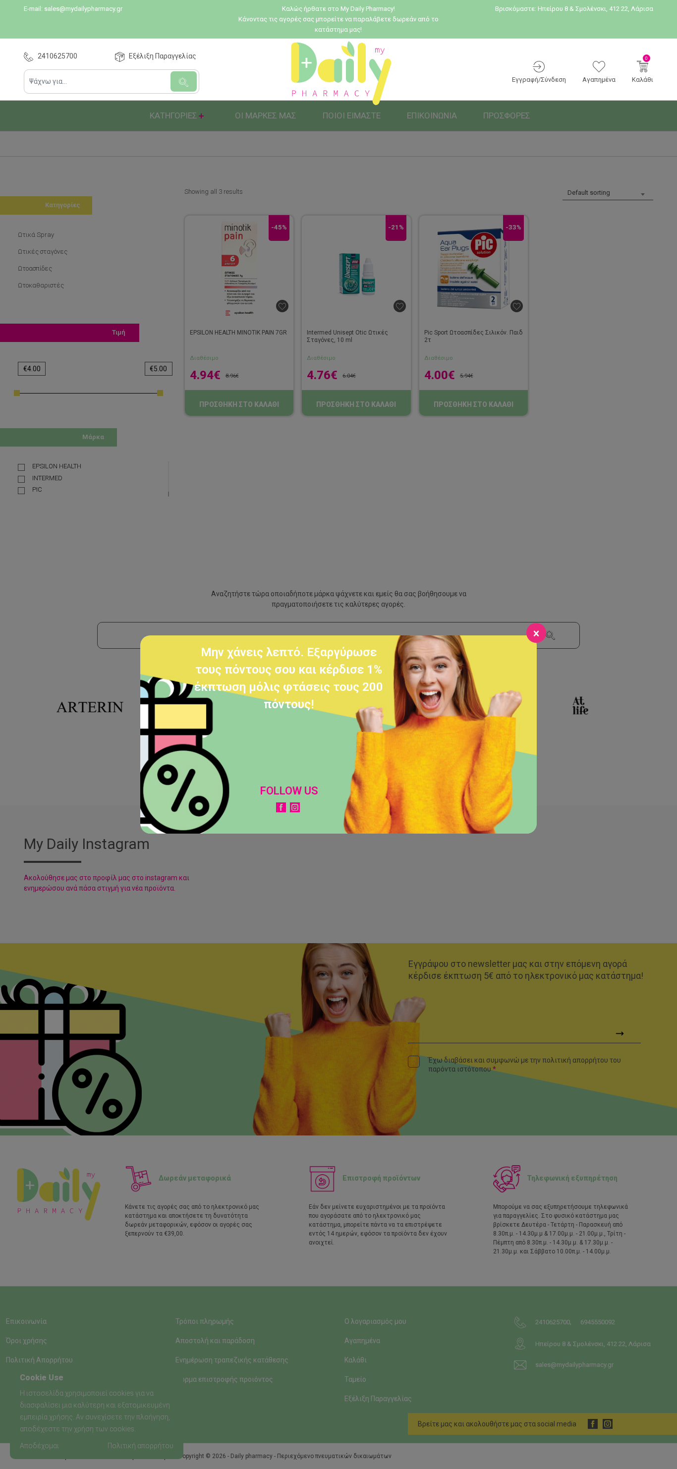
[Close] (536, 633)
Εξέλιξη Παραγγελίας (162, 56)
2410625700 (57, 56)
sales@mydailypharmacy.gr (83, 8)
